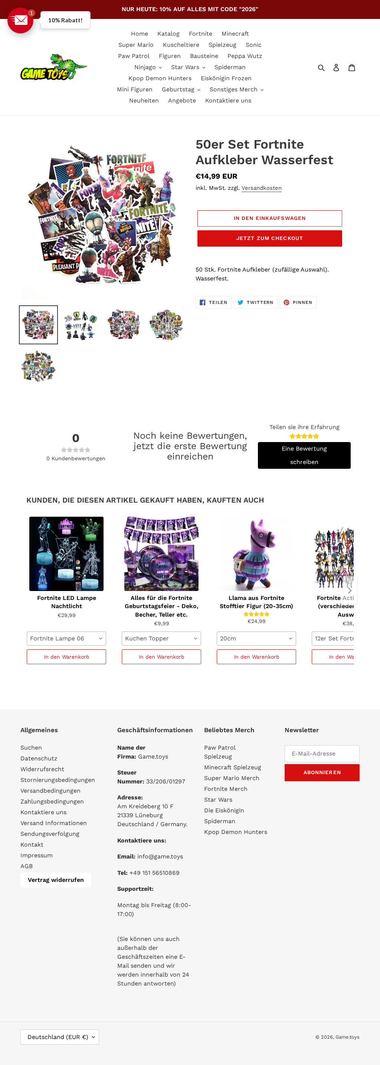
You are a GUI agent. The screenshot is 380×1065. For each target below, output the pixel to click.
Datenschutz (39, 758)
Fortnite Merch (226, 788)
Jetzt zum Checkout (269, 238)
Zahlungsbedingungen (52, 801)
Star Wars (218, 799)
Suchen (31, 747)
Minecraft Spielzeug (232, 767)
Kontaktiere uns (43, 812)
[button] (20, 20)
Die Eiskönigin (224, 810)
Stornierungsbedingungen (57, 779)
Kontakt (31, 844)
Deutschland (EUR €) (57, 1036)
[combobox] (66, 638)
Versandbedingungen (50, 790)
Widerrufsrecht (42, 769)
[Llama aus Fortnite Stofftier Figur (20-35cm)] (256, 554)
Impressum (36, 855)
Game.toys (347, 1037)
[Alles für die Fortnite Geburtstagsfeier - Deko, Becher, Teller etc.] (161, 554)
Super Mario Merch (231, 778)
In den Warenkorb (66, 657)
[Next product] (350, 590)
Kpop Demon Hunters (235, 831)
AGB (26, 866)
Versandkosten (262, 188)
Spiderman (219, 821)
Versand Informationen (53, 823)
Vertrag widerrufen (56, 879)
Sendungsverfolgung (49, 833)
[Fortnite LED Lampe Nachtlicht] (66, 554)
